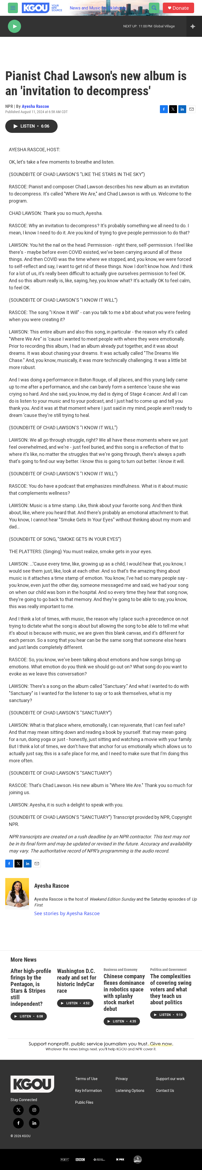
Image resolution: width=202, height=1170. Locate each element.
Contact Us (165, 1091)
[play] (14, 26)
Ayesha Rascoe (35, 106)
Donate (181, 8)
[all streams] (194, 26)
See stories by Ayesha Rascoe (67, 913)
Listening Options (130, 1091)
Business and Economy (120, 969)
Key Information (88, 1091)
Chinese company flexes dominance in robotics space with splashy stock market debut (124, 992)
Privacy (122, 1079)
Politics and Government (168, 969)
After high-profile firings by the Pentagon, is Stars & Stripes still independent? (31, 987)
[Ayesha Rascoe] (17, 894)
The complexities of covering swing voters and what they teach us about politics (170, 989)
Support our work (170, 1079)
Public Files (84, 1103)
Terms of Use (86, 1079)
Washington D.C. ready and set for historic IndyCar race (76, 981)
